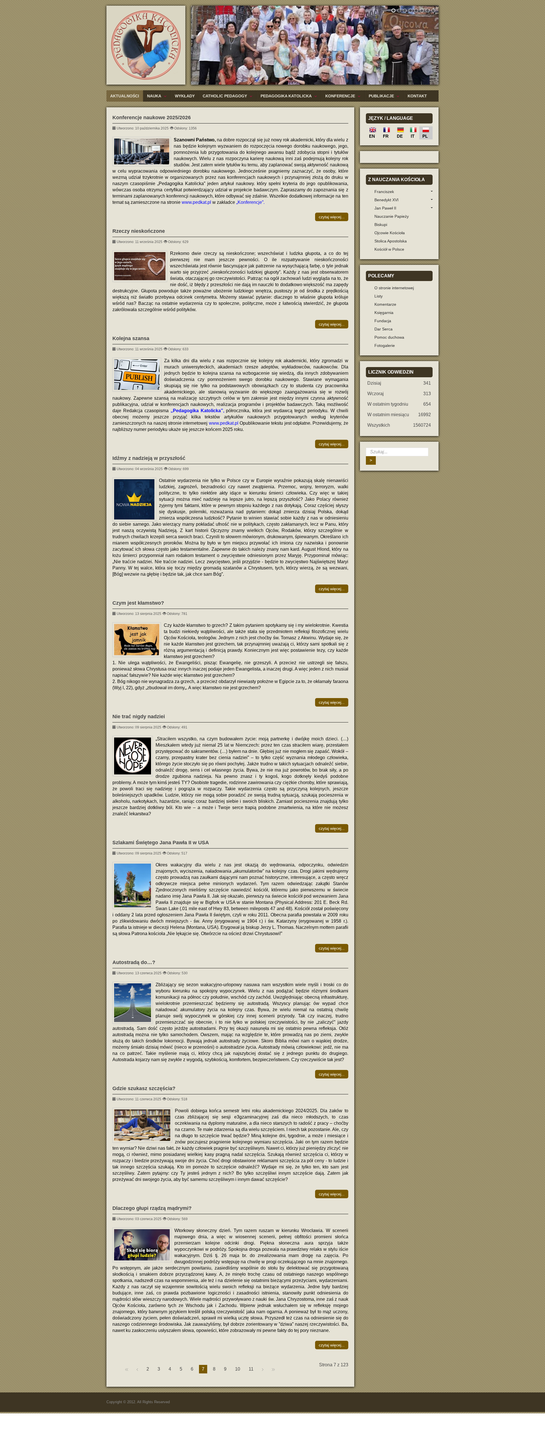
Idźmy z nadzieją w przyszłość (148, 458)
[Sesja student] (142, 1125)
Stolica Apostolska (390, 241)
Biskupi (380, 224)
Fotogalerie (384, 345)
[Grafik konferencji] (141, 151)
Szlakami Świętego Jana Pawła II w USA (160, 842)
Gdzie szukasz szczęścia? (143, 1088)
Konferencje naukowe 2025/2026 (151, 117)
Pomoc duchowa (389, 337)
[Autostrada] (132, 1003)
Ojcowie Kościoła (389, 233)
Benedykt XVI (386, 200)
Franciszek (384, 191)
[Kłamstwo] (136, 639)
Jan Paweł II (385, 208)
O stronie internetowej (394, 288)
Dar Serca (383, 329)
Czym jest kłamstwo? (138, 603)
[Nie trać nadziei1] (132, 756)
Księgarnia (383, 312)
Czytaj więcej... (332, 217)
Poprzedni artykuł (137, 1369)
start (126, 1369)
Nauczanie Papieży (391, 216)
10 (237, 1369)
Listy (378, 296)
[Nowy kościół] (132, 885)
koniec (273, 1369)
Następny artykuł (262, 1369)
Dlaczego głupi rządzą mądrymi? (152, 1208)
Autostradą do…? (133, 962)
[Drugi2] (134, 499)
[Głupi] (141, 1244)
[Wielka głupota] (139, 266)
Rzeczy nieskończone (138, 231)
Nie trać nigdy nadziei (138, 716)
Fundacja (382, 321)
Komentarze (385, 304)
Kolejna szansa (130, 338)
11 (251, 1369)
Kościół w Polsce (389, 249)
